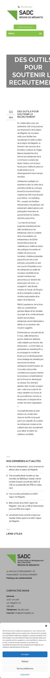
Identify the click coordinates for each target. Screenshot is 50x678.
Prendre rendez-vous (25, 27)
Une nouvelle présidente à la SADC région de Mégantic (23, 495)
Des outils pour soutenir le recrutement (28, 114)
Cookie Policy (25, 674)
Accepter (25, 654)
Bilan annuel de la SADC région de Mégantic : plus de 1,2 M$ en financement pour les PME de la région (26, 506)
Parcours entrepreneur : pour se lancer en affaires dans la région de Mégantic (26, 468)
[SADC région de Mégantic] (25, 15)
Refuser (25, 661)
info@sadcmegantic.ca (24, 613)
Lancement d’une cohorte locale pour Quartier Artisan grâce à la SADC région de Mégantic (25, 518)
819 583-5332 (26, 7)
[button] (46, 626)
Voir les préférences (25, 668)
